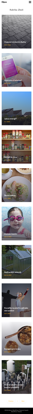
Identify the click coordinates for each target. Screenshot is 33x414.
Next (23, 401)
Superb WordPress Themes (19, 410)
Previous (11, 401)
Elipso (4, 2)
